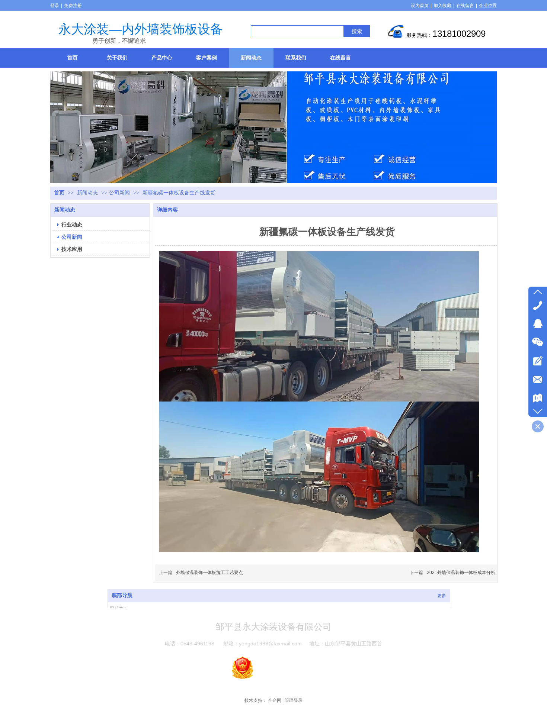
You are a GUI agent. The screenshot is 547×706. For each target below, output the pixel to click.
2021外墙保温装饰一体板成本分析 (461, 572)
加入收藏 (442, 5)
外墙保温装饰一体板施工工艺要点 (209, 572)
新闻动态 (88, 193)
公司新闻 (119, 193)
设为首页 (420, 5)
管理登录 (294, 700)
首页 (59, 193)
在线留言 (465, 5)
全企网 (274, 700)
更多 (441, 595)
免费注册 (73, 5)
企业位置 (488, 5)
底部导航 (122, 595)
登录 (54, 5)
